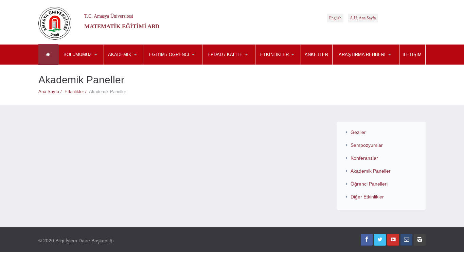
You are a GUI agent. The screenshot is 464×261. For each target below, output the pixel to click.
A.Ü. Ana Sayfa (363, 18)
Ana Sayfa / (51, 91)
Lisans (177, 64)
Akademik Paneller (371, 171)
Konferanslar (364, 158)
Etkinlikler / (77, 91)
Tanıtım (92, 64)
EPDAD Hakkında (236, 64)
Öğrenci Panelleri (369, 184)
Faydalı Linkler (366, 64)
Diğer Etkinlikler (367, 196)
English (335, 18)
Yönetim (138, 64)
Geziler (358, 132)
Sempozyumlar (289, 64)
